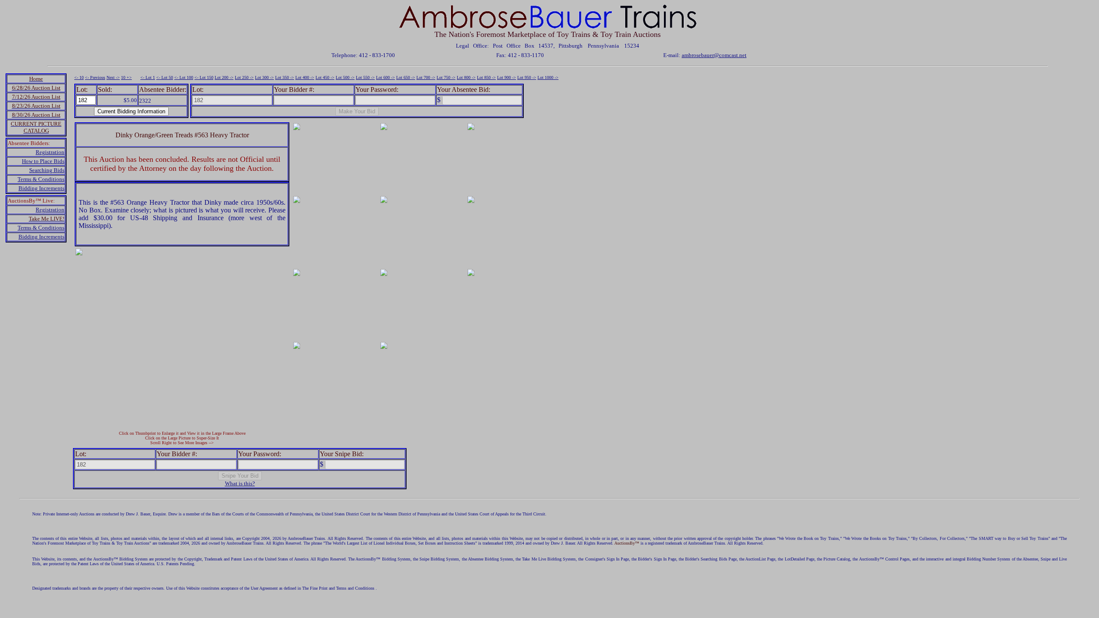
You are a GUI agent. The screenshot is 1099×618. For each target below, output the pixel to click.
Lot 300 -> (264, 77)
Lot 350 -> (284, 77)
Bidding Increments (41, 188)
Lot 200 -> (224, 77)
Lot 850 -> (486, 77)
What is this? (240, 483)
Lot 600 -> (385, 77)
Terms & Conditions (41, 179)
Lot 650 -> (405, 77)
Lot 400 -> (304, 77)
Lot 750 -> (446, 77)
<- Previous (95, 77)
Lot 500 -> (345, 77)
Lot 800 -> (466, 77)
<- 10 (79, 77)
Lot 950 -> (526, 77)
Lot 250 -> (244, 77)
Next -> (113, 77)
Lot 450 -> (325, 77)
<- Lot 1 (147, 77)
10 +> (126, 77)
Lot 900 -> (506, 77)
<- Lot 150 (203, 77)
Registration (50, 152)
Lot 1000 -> (548, 77)
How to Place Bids (43, 161)
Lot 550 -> (365, 77)
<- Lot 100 (183, 77)
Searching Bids (46, 170)
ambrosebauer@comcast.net (714, 55)
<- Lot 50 (164, 77)
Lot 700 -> (425, 77)
